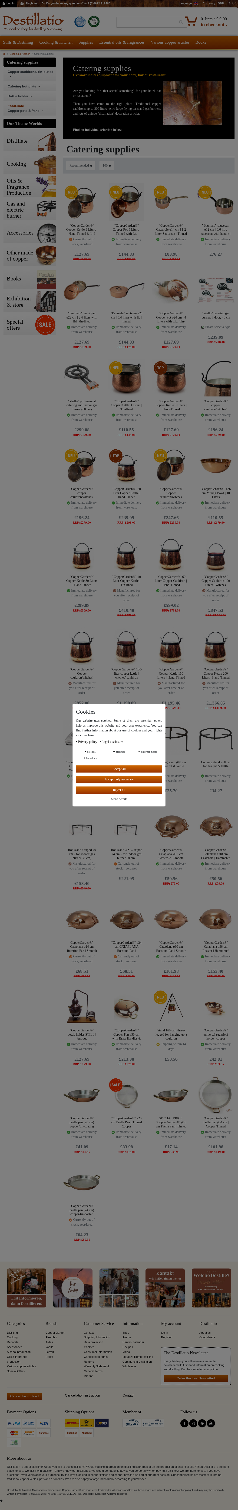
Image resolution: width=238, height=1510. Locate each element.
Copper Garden (55, 1332)
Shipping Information (97, 1337)
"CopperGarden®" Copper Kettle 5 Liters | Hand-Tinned (171, 405)
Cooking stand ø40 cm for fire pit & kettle (171, 764)
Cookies (89, 1347)
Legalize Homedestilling (137, 1357)
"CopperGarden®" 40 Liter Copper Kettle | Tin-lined (126, 580)
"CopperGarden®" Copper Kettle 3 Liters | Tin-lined (126, 405)
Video (126, 1352)
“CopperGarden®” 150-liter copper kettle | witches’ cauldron (126, 673)
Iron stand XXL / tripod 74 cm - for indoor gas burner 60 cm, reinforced (126, 854)
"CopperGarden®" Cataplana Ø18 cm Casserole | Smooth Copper (171, 854)
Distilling (12, 1332)
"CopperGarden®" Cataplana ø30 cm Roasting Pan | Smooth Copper (171, 946)
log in (164, 1332)
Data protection (93, 1342)
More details (119, 799)
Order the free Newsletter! (196, 1378)
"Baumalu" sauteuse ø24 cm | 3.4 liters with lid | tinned (126, 317)
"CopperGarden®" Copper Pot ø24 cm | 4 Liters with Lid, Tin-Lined (171, 317)
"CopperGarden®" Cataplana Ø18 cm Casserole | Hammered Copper (215, 854)
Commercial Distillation (137, 1361)
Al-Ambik (51, 1337)
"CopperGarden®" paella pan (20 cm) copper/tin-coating (81, 1122)
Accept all (119, 769)
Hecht (49, 1357)
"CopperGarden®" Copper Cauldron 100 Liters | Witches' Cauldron (216, 580)
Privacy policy (88, 742)
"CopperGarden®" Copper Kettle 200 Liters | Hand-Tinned (216, 673)
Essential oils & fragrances (122, 42)
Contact (89, 1332)
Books (200, 42)
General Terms (93, 1371)
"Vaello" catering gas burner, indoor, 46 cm (216, 315)
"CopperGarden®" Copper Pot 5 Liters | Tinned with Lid (126, 229)
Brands (51, 1323)
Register (166, 1337)
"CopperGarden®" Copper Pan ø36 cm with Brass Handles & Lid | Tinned (126, 1034)
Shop (125, 1332)
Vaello (49, 1347)
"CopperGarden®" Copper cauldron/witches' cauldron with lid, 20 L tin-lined (171, 493)
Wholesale (129, 1366)
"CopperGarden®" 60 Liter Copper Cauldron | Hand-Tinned (171, 580)
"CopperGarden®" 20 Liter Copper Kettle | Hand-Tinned (126, 493)
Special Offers (16, 1371)
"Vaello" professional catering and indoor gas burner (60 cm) (81, 405)
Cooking (12, 1337)
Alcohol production (19, 1352)
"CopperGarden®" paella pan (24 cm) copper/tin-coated (81, 1210)
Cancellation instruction (82, 1395)
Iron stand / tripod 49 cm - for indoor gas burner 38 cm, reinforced (82, 854)
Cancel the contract (24, 1396)
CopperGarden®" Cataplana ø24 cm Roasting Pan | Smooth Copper (82, 946)
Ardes (49, 1342)
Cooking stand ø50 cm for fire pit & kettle (216, 764)
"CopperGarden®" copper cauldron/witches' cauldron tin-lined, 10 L (215, 405)
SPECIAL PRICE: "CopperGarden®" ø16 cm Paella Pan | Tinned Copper (171, 1122)
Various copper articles (170, 42)
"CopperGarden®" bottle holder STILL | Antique (82, 1034)
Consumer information (98, 1352)
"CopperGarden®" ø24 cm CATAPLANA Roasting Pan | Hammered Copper (126, 946)
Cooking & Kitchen (56, 42)
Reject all (119, 790)
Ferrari (50, 1352)
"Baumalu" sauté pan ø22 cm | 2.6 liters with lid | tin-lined (81, 317)
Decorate (13, 1342)
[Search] (181, 22)
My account (171, 1323)
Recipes (127, 1347)
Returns (89, 1361)
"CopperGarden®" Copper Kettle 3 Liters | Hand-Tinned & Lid (81, 229)
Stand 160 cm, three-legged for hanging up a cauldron (171, 1034)
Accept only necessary (119, 779)
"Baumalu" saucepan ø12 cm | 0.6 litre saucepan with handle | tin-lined (216, 229)
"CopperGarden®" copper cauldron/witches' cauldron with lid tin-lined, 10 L (82, 493)
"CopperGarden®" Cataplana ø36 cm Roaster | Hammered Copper (215, 946)
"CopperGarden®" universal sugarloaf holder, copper (215, 1034)
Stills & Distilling (18, 42)
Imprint (88, 1376)
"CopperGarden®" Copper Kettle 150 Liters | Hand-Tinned (171, 673)
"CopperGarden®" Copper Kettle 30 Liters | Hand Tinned (81, 580)
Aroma (126, 1337)
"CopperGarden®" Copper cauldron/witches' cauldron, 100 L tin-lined (82, 673)
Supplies (86, 42)
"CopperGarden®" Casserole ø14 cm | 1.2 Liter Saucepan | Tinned (171, 229)
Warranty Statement (96, 1366)
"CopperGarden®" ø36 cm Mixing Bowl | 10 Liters (216, 493)
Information (132, 1323)
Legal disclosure (112, 742)
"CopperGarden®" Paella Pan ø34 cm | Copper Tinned (216, 1122)
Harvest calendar (133, 1342)
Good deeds (207, 1337)
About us (205, 1332)
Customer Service (99, 1323)
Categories (16, 1323)
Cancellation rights (96, 1357)
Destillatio (208, 1323)
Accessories (14, 1347)
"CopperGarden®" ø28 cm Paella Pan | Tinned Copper (126, 1122)
